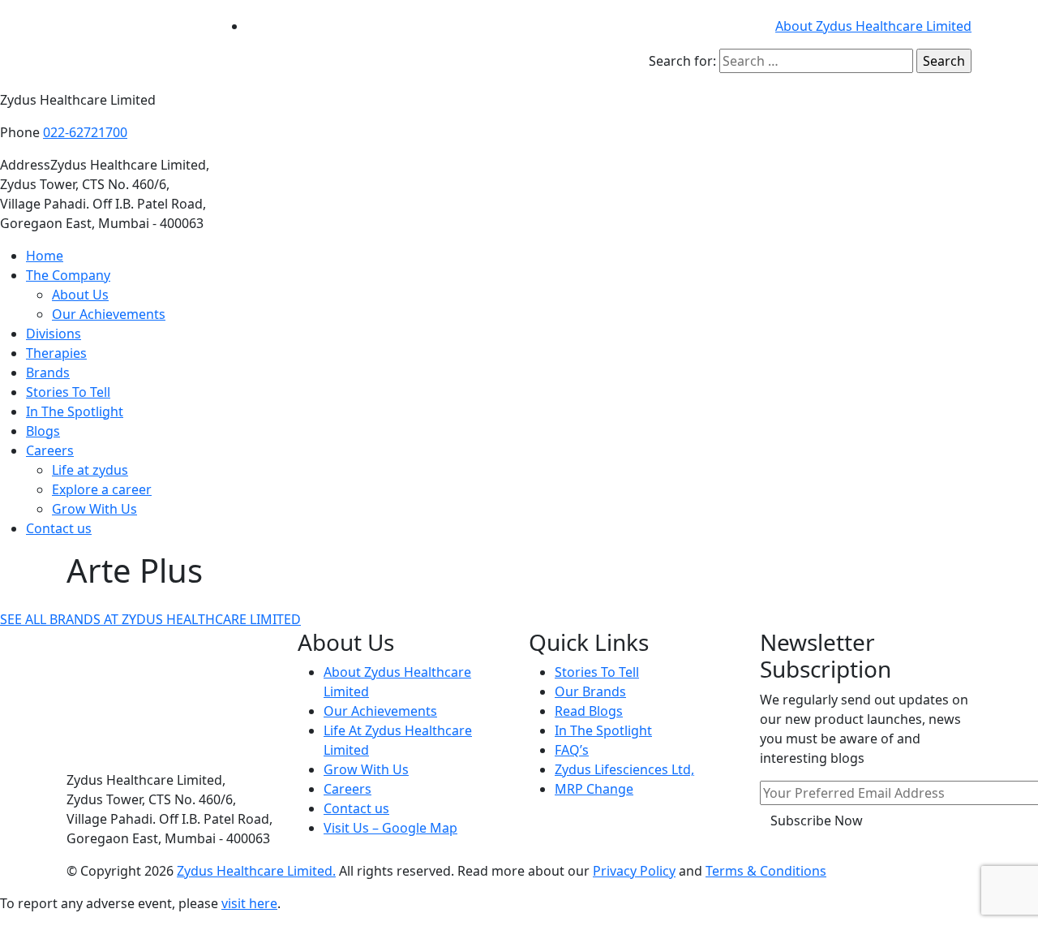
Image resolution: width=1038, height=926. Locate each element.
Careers (50, 450)
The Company (68, 275)
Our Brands (590, 691)
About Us (80, 295)
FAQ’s (572, 750)
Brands (48, 372)
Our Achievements (108, 314)
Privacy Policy (634, 871)
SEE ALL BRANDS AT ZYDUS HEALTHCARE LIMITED (150, 619)
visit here (249, 903)
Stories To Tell (68, 392)
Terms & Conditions (766, 871)
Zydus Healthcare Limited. (256, 871)
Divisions (53, 333)
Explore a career (102, 489)
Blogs (43, 431)
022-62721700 (85, 132)
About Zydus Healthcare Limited (873, 26)
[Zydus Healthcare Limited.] (133, 44)
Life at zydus (90, 470)
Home (44, 256)
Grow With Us (94, 509)
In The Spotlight (74, 411)
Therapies (56, 353)
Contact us (59, 528)
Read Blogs (589, 711)
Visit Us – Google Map (390, 828)
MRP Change (594, 789)
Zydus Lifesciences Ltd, (624, 769)
